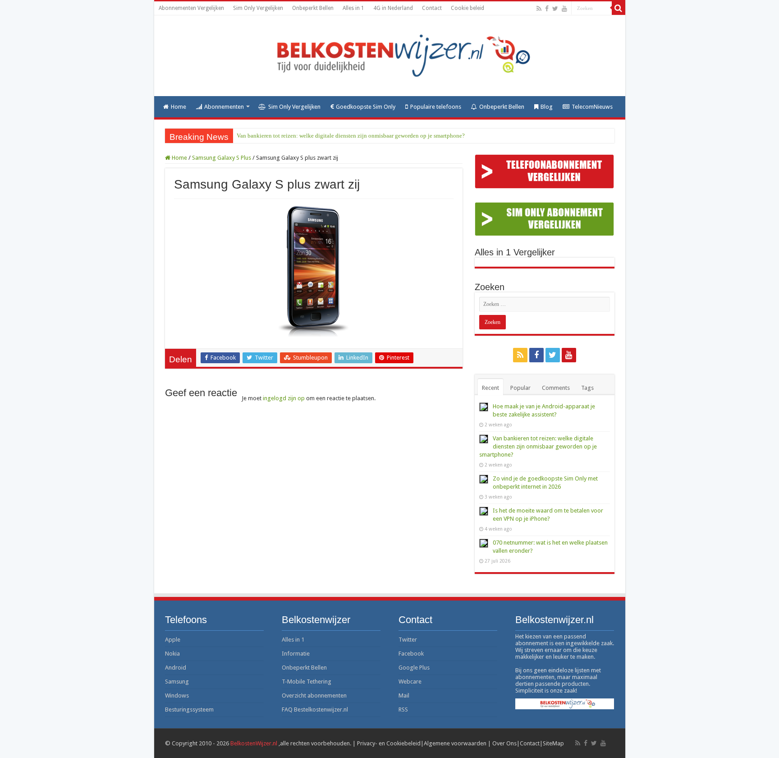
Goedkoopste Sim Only (365, 106)
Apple (172, 639)
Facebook (411, 653)
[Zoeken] (618, 8)
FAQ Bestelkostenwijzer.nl (315, 709)
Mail (404, 695)
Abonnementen (224, 106)
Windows (177, 695)
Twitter (408, 639)
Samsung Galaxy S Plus (221, 157)
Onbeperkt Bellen (313, 8)
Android (175, 667)
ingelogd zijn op (284, 398)
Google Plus (414, 667)
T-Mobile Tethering (306, 681)
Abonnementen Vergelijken (191, 8)
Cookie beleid (467, 8)
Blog (547, 106)
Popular (520, 387)
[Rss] (539, 8)
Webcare (410, 681)
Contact (432, 8)
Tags (587, 387)
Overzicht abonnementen (314, 695)
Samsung (177, 681)
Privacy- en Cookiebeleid (389, 743)
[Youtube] (564, 8)
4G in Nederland (393, 8)
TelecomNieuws (592, 106)
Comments (556, 387)
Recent (490, 387)
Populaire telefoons (435, 106)
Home (178, 106)
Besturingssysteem (189, 709)
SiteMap (553, 743)
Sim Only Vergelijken (258, 8)
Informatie (296, 653)
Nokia (172, 653)
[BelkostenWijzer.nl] (390, 55)
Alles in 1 (353, 8)
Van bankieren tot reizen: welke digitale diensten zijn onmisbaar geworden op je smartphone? (351, 135)
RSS (403, 709)
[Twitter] (555, 8)
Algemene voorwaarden (455, 743)
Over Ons (504, 743)
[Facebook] (547, 8)
